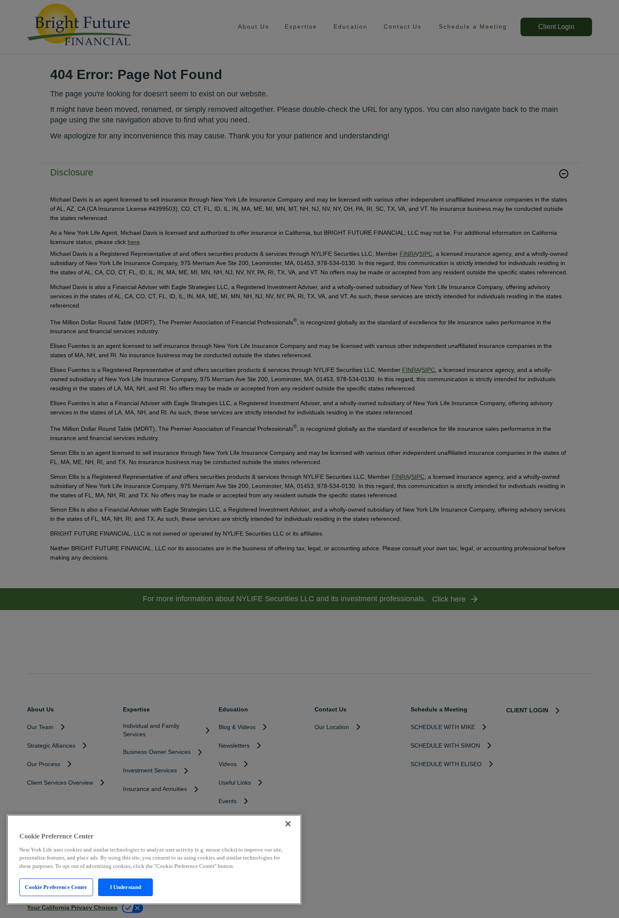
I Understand (125, 887)
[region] (154, 860)
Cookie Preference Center (56, 887)
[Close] (288, 824)
